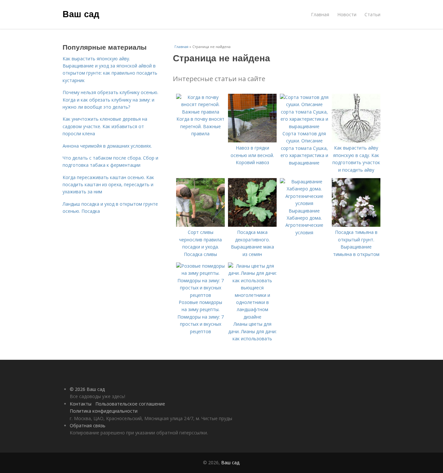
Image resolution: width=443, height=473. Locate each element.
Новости (346, 14)
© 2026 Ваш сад (87, 389)
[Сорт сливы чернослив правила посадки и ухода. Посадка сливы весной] (200, 225)
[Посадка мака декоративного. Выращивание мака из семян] (252, 225)
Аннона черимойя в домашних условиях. (107, 146)
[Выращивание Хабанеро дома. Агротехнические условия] (304, 203)
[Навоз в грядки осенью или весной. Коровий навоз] (252, 141)
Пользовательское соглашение (130, 404)
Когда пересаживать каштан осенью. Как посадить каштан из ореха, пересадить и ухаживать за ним (108, 184)
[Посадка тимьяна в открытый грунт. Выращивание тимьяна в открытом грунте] (356, 225)
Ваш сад (81, 13)
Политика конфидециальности (104, 411)
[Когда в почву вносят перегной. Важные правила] (200, 112)
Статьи (372, 14)
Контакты (80, 404)
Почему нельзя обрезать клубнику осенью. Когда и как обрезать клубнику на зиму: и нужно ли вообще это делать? (110, 99)
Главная (320, 14)
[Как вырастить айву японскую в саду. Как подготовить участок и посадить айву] (356, 141)
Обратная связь (87, 425)
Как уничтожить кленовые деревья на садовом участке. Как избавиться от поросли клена (105, 126)
